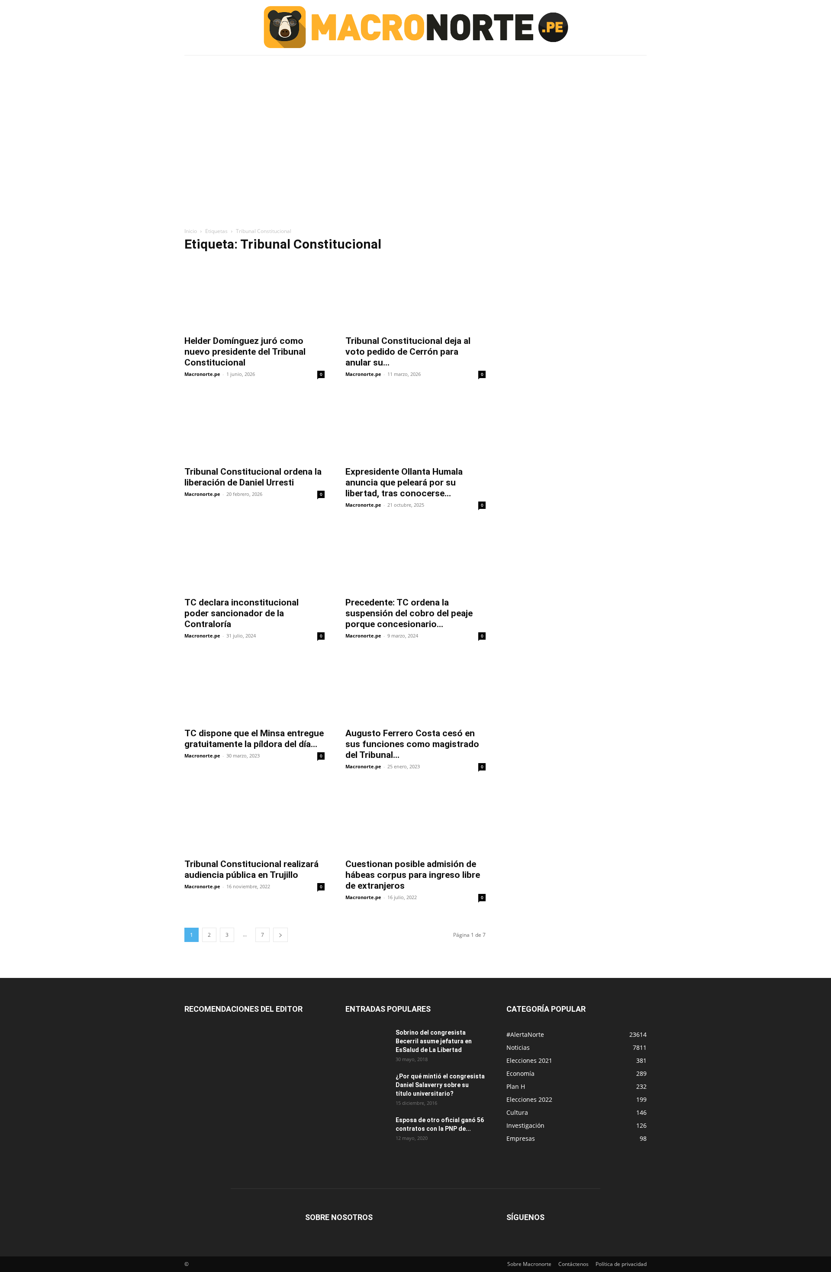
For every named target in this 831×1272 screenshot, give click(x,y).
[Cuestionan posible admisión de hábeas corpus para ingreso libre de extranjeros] (415, 818)
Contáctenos (573, 1264)
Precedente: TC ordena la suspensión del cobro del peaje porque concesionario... (409, 613)
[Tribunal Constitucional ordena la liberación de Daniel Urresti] (254, 426)
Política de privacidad (621, 1264)
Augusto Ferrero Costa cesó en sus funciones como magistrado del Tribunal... (412, 744)
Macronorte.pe (202, 374)
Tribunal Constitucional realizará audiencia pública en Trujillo (251, 869)
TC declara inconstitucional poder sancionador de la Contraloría (241, 613)
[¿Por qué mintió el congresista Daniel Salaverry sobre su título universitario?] (367, 1087)
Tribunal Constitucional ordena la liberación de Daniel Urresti (253, 477)
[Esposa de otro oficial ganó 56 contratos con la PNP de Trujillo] (367, 1131)
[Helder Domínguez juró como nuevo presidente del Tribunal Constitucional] (254, 295)
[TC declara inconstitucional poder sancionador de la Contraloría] (254, 557)
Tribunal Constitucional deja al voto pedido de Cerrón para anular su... (407, 352)
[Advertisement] (415, 122)
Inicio (190, 231)
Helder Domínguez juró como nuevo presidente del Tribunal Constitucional (245, 352)
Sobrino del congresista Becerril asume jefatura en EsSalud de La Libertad (434, 1041)
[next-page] (280, 935)
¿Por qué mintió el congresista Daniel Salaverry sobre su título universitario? (440, 1085)
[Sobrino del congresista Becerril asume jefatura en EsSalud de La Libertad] (367, 1043)
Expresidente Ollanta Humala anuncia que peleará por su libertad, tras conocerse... (404, 482)
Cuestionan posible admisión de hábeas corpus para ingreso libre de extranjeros (412, 875)
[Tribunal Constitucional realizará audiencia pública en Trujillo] (254, 818)
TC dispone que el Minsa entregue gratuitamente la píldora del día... (254, 738)
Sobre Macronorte (529, 1264)
